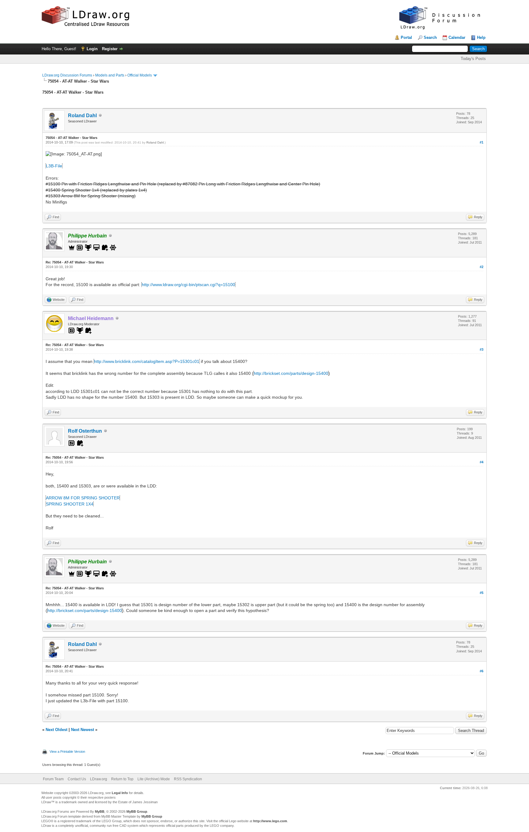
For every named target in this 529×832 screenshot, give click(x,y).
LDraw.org (98, 779)
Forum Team (53, 779)
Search (430, 37)
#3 (481, 349)
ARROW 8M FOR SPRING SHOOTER (83, 497)
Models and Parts (109, 75)
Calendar (456, 37)
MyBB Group (136, 811)
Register (110, 49)
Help (481, 37)
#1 (481, 142)
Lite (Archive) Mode (153, 779)
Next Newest (82, 729)
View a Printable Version (67, 751)
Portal (406, 37)
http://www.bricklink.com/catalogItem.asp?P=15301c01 (146, 361)
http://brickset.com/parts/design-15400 (291, 373)
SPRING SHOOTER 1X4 (69, 504)
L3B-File (54, 165)
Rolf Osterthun (85, 431)
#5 (481, 593)
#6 (481, 671)
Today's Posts (473, 58)
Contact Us (77, 779)
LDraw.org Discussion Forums (67, 75)
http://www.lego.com (270, 821)
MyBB (99, 811)
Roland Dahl (82, 115)
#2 (481, 267)
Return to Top (122, 779)
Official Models (139, 75)
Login (92, 49)
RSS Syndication (188, 779)
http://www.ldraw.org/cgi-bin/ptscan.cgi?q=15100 (188, 284)
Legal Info (120, 793)
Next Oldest (56, 729)
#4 (481, 462)
